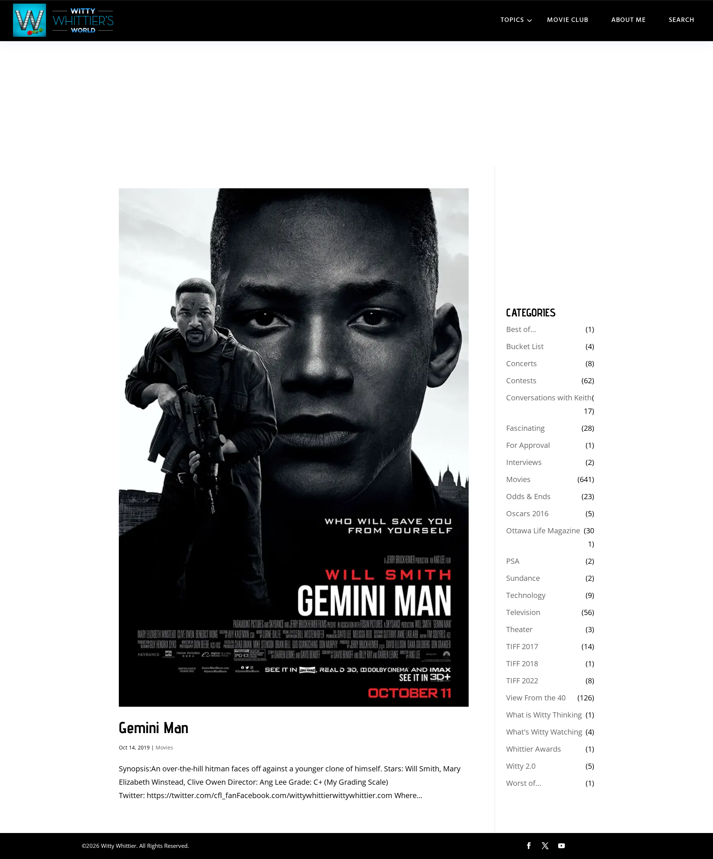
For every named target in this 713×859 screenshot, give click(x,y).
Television (523, 612)
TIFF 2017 (522, 646)
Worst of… (523, 783)
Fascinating (525, 428)
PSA (513, 561)
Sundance (523, 578)
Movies (164, 747)
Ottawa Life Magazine (543, 531)
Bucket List (525, 346)
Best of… (521, 329)
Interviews (524, 462)
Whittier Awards (533, 749)
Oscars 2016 (527, 513)
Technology (526, 595)
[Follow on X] (545, 845)
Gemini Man (153, 727)
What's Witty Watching (544, 732)
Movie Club (567, 20)
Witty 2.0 (520, 766)
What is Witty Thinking (544, 715)
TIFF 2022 (522, 681)
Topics (512, 20)
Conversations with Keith (549, 398)
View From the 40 (536, 698)
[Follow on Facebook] (528, 845)
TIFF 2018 (522, 663)
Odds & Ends (528, 496)
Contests (521, 380)
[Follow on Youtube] (561, 845)
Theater (519, 629)
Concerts (521, 363)
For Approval (528, 445)
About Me (628, 20)
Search (681, 20)
